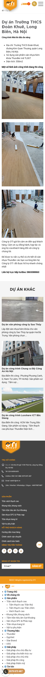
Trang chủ (11, 591)
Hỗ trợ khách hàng (12, 528)
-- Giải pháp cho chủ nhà (16, 656)
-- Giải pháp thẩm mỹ (14, 663)
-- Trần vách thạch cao (15, 601)
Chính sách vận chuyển (11, 536)
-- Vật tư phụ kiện (12, 627)
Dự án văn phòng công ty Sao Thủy (21, 325)
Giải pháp (11, 647)
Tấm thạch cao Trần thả (21, 604)
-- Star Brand (10, 640)
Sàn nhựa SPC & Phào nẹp (13, 515)
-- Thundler (9, 634)
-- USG (7, 643)
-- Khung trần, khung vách (17, 614)
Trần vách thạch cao (10, 501)
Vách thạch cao (16, 611)
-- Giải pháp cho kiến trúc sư (18, 653)
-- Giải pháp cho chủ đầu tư (17, 650)
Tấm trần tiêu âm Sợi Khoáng (14, 510)
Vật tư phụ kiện (8, 524)
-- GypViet (9, 637)
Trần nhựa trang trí (9, 519)
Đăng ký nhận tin (11, 561)
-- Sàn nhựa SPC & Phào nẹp (18, 621)
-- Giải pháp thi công (14, 660)
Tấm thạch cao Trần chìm (21, 608)
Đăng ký (37, 566)
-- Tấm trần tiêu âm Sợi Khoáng (19, 617)
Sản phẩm (7, 497)
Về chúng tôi (13, 595)
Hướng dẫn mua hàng (11, 532)
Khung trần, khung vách (12, 506)
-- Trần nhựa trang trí (14, 624)
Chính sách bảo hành (11, 541)
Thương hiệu (13, 630)
